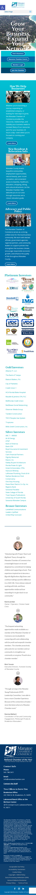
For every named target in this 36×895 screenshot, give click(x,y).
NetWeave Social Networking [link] (17, 405)
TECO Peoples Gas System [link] (15, 418)
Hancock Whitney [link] (12, 471)
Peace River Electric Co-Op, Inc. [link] (17, 484)
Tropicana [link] (9, 422)
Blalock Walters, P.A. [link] (13, 379)
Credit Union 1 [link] (11, 388)
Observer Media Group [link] (14, 409)
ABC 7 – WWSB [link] (11, 435)
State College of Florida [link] (14, 492)
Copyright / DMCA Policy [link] (16, 875)
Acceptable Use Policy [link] (16, 867)
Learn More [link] (12, 143)
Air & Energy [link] (10, 438)
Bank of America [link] (12, 444)
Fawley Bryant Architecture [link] (16, 463)
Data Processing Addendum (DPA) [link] (17, 877)
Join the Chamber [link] (18, 70)
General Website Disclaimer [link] (16, 880)
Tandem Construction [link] (14, 414)
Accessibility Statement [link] (17, 869)
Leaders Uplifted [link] (12, 512)
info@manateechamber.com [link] (14, 779)
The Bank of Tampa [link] (13, 375)
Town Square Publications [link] (15, 495)
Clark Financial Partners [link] (14, 454)
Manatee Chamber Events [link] (18, 59)
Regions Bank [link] (11, 487)
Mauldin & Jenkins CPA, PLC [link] (16, 397)
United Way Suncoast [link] (14, 515)
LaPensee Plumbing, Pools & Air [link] (18, 473)
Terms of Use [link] (23, 883)
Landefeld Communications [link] (16, 509)
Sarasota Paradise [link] (12, 490)
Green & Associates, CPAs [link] (15, 468)
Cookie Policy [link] (17, 872)
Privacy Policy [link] (11, 883)
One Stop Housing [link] (12, 481)
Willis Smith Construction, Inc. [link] (17, 427)
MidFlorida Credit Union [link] (14, 401)
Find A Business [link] (18, 54)
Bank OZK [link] (9, 446)
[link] (2, 7)
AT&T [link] (8, 441)
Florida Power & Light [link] (14, 465)
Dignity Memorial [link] (12, 457)
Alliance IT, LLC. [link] (11, 371)
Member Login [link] (18, 65)
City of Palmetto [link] (12, 384)
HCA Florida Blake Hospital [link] (16, 392)
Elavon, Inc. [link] (10, 460)
